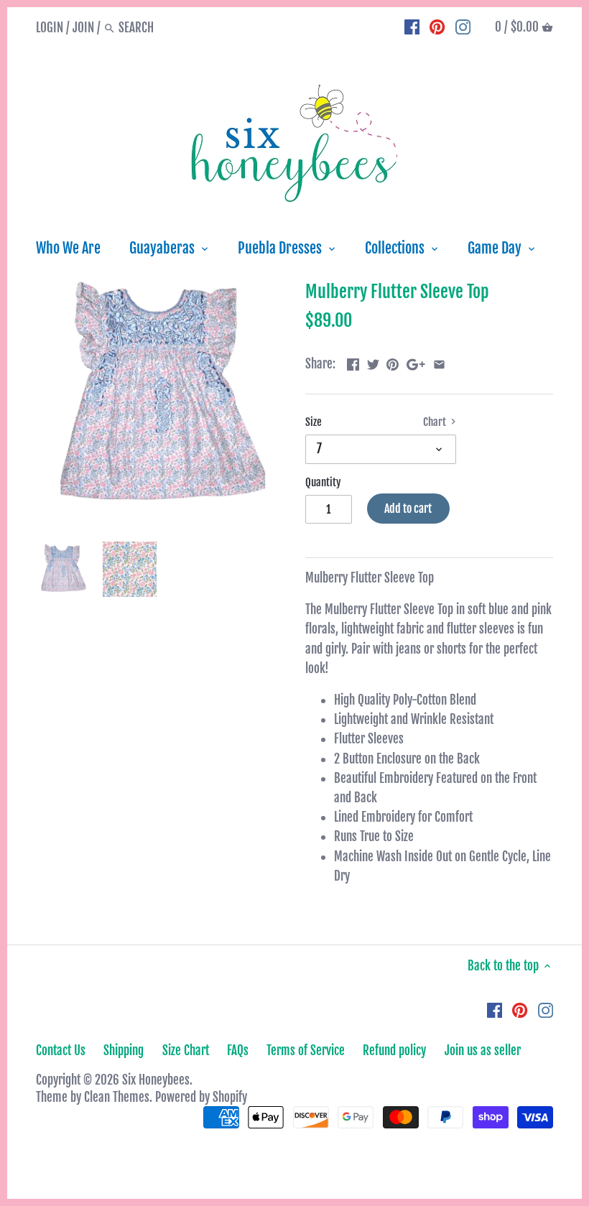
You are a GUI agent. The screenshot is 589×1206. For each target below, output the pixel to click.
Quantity (323, 482)
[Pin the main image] (392, 362)
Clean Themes (116, 1097)
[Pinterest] (437, 27)
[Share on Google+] (416, 362)
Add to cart (408, 508)
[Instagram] (462, 27)
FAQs (238, 1050)
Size (313, 422)
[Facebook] (411, 27)
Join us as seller (483, 1050)
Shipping (123, 1050)
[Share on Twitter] (373, 362)
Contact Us (60, 1050)
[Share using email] (439, 362)
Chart (435, 422)
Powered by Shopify (201, 1097)
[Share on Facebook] (353, 362)
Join (83, 27)
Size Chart (185, 1050)
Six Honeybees (156, 1079)
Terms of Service (305, 1050)
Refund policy (394, 1050)
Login (49, 27)
